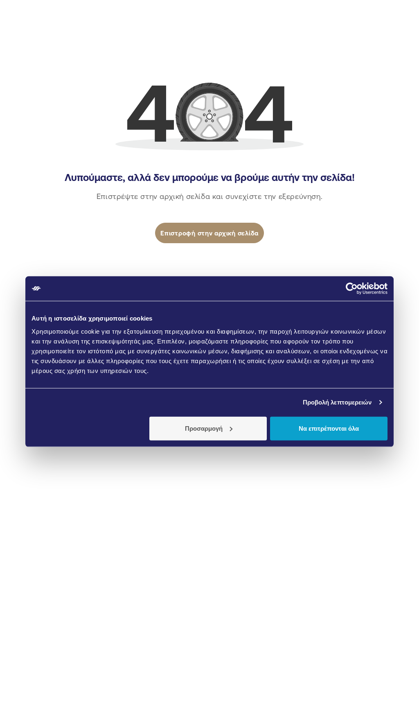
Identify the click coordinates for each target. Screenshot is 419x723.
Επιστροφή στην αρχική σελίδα (209, 233)
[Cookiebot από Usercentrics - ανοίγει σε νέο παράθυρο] (351, 288)
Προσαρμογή (204, 428)
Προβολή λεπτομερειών (337, 402)
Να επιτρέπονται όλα (329, 428)
